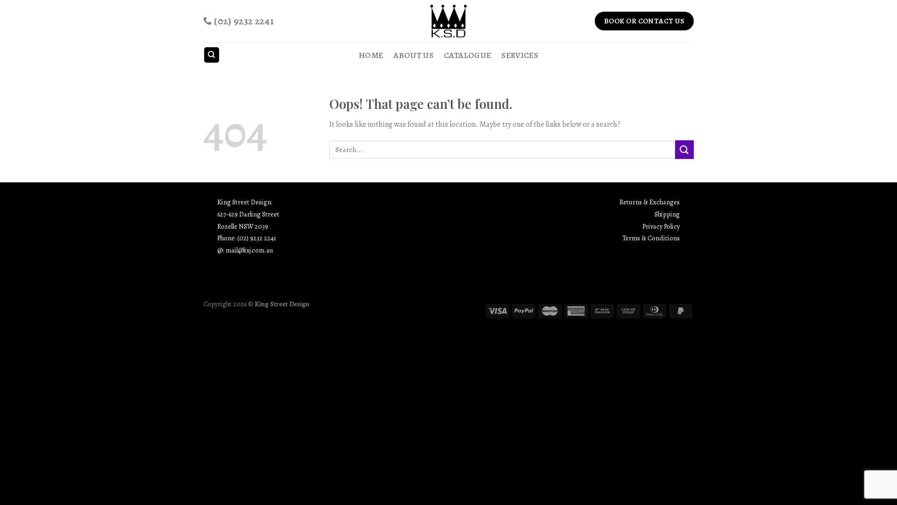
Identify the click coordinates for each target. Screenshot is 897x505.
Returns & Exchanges (649, 202)
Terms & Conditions (651, 238)
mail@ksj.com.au (249, 250)
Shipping (667, 214)
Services (519, 55)
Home (371, 55)
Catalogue (467, 55)
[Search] (212, 55)
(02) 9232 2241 (256, 238)
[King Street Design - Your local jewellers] (448, 21)
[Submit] (684, 149)
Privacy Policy (661, 226)
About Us (413, 55)
